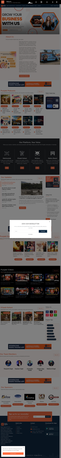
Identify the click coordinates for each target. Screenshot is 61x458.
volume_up (57, 2)
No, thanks (30, 234)
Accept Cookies (13, 453)
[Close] (49, 221)
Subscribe (43, 231)
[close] (23, 447)
